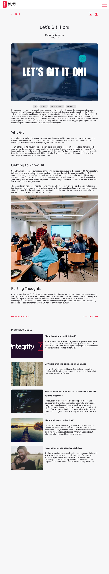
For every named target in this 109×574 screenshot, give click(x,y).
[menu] (104, 4)
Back (17, 14)
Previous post (22, 316)
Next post (88, 316)
